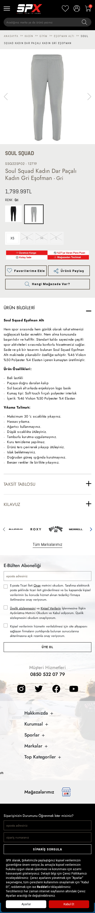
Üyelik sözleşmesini (23, 608)
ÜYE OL (47, 647)
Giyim (43, 36)
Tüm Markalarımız (47, 544)
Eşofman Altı (64, 36)
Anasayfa (11, 36)
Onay (37, 585)
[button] (89, 96)
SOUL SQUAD (19, 153)
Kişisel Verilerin (51, 608)
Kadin (29, 36)
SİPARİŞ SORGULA (47, 849)
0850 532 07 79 (47, 674)
